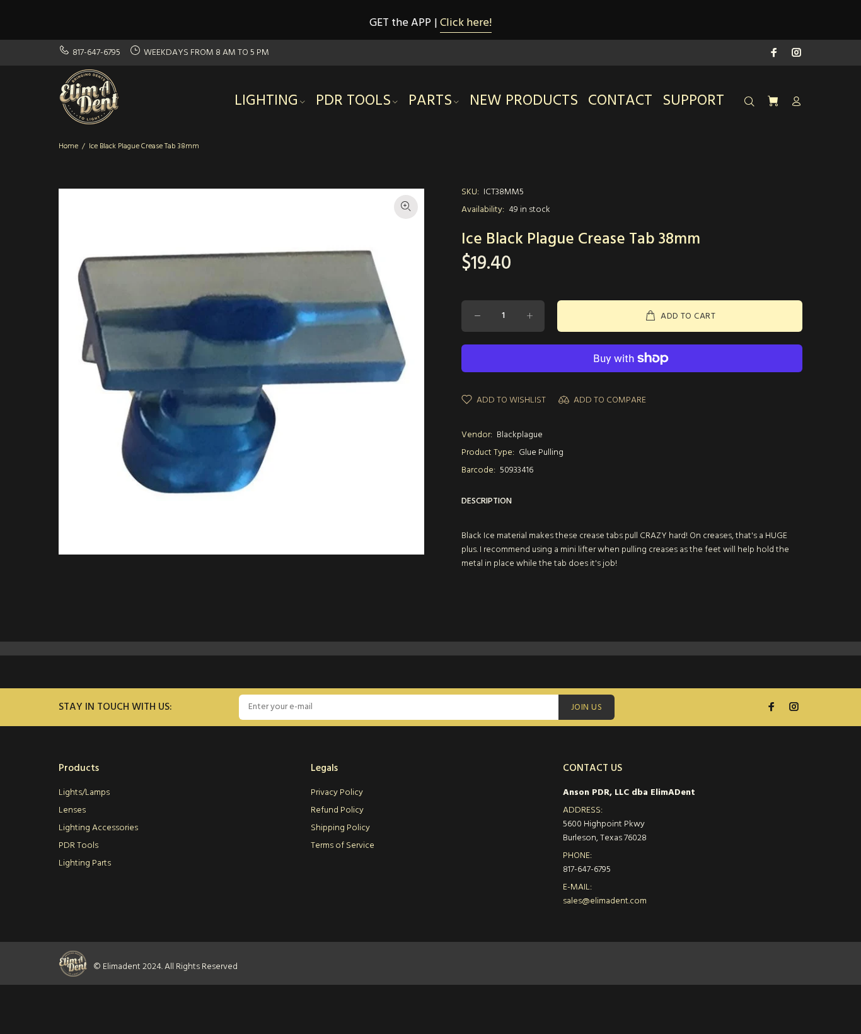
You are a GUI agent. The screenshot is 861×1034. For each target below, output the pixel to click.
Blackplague (520, 435)
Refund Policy (337, 810)
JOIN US (586, 707)
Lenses (72, 810)
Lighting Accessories (98, 828)
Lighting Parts (85, 863)
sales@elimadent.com (605, 901)
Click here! (466, 23)
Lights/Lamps (84, 792)
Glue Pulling (541, 452)
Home (68, 146)
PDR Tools (78, 845)
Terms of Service (342, 845)
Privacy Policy (337, 792)
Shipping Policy (340, 828)
